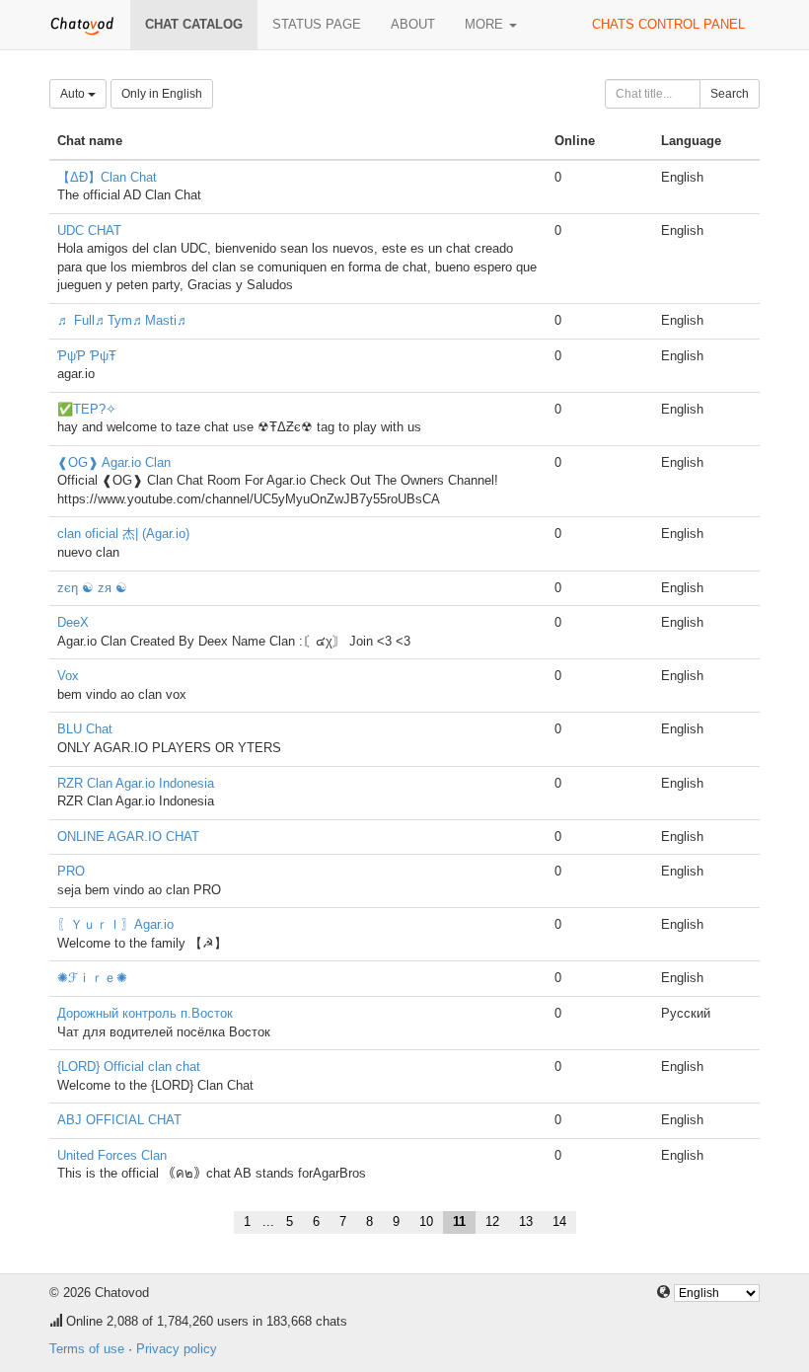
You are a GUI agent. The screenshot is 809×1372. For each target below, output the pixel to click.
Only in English (161, 94)
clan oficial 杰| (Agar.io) (123, 533)
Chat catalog (194, 24)
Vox (68, 675)
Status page (316, 24)
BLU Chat (84, 729)
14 (559, 1221)
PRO (71, 871)
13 (526, 1221)
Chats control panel (668, 24)
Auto (74, 94)
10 (426, 1221)
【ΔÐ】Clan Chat (107, 177)
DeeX (73, 622)
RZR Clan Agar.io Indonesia (135, 783)
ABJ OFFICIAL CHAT (119, 1119)
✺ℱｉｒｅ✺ (92, 977)
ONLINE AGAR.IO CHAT (128, 836)
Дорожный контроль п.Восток (145, 1013)
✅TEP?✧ (86, 409)
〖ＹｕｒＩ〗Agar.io (115, 924)
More (486, 24)
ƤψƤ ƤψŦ (86, 355)
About (413, 24)
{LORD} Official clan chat (128, 1066)
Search (729, 94)
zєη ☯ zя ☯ (92, 587)
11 (459, 1221)
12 (492, 1221)
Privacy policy (176, 1348)
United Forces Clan (112, 1155)
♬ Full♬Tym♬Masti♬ (123, 320)
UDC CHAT (89, 230)
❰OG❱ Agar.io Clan (114, 462)
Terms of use (86, 1348)
